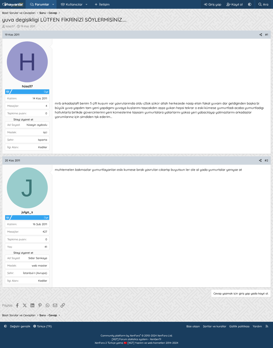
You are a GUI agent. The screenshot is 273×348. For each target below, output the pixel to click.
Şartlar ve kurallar (214, 326)
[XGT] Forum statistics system (136, 339)
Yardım (257, 326)
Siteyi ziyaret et (23, 119)
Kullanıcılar (74, 4)
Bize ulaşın (193, 326)
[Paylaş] (261, 34)
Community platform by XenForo (136, 335)
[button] (53, 4)
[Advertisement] (161, 71)
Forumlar (42, 4)
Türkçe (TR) (44, 326)
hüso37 (10, 26)
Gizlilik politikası (239, 326)
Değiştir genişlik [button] (20, 326)
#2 (266, 160)
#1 (266, 34)
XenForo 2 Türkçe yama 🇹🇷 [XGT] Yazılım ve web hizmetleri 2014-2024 (136, 342)
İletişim (104, 4)
